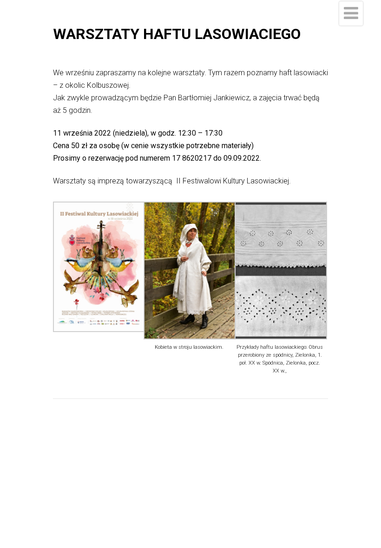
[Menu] (351, 13)
